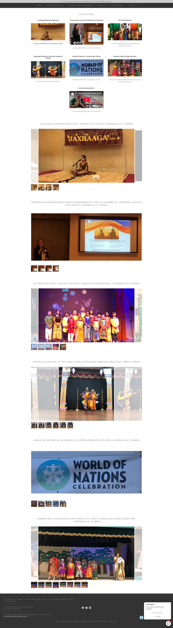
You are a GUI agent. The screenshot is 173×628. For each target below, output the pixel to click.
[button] (117, 5)
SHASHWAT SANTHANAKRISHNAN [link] (81, 5)
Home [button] (58, 621)
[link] (83, 608)
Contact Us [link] (102, 5)
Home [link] (40, 5)
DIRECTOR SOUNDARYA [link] (55, 5)
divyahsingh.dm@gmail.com (15, 616)
